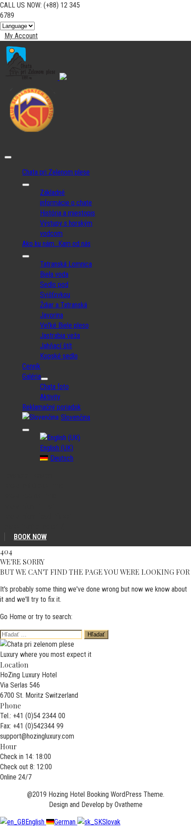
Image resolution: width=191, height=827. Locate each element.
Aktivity (50, 397)
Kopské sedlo (59, 356)
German (65, 822)
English (35, 822)
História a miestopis (67, 213)
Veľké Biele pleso (64, 325)
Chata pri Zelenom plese (56, 172)
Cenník (31, 366)
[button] (19, 36)
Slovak (111, 822)
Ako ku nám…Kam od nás (56, 243)
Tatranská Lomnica (66, 264)
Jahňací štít (56, 346)
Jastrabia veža (60, 335)
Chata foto (54, 386)
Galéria (31, 376)
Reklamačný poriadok (51, 407)
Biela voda (54, 274)
